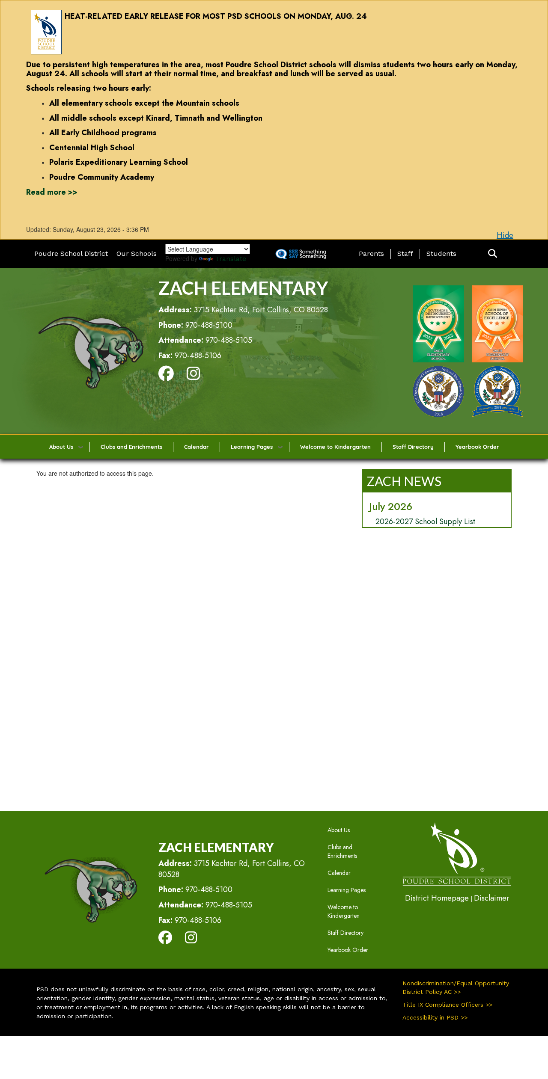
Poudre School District (71, 253)
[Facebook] (166, 376)
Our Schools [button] (136, 253)
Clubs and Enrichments (131, 446)
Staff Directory (413, 446)
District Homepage (437, 898)
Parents (371, 253)
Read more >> (51, 192)
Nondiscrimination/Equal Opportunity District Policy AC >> (455, 987)
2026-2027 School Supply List (425, 521)
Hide (505, 235)
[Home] (90, 350)
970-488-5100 (208, 325)
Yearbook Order (477, 446)
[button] (492, 253)
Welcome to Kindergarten (335, 446)
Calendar (196, 446)
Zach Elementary (243, 288)
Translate (230, 259)
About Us (61, 446)
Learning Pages (252, 446)
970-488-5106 (198, 355)
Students (441, 253)
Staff (405, 253)
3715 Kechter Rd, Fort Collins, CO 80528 (261, 309)
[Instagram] (193, 376)
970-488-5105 (229, 340)
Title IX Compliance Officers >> (447, 1004)
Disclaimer (491, 898)
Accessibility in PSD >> (435, 1017)
